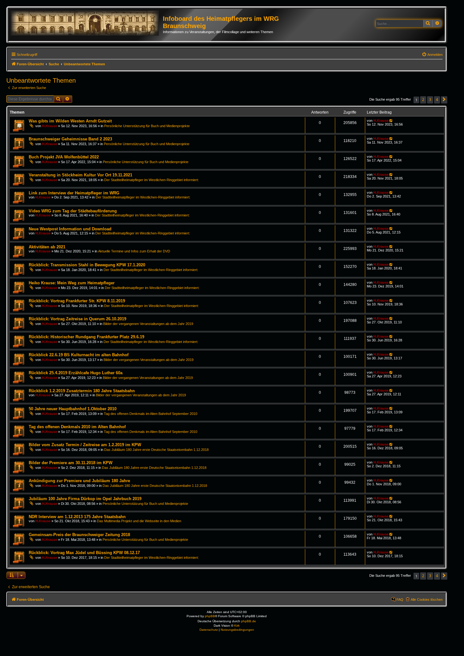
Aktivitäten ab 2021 (47, 247)
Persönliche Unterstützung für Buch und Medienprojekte (147, 126)
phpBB (210, 616)
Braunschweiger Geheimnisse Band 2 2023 (70, 139)
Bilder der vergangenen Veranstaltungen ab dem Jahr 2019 (148, 324)
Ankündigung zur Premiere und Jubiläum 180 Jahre (79, 480)
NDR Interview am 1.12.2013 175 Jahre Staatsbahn (77, 516)
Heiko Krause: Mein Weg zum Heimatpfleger (72, 283)
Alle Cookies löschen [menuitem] (427, 599)
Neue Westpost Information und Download (70, 229)
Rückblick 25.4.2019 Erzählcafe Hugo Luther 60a (75, 372)
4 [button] (437, 99)
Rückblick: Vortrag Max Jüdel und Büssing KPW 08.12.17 (84, 552)
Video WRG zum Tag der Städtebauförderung (73, 211)
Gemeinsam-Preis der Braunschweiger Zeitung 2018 (79, 534)
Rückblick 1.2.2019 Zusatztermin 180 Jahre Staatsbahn (82, 390)
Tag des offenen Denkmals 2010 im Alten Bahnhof (77, 426)
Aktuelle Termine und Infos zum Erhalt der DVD (134, 251)
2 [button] (423, 99)
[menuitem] (432, 54)
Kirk (237, 625)
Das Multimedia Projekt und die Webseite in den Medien (139, 521)
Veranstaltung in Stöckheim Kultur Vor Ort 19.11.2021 (80, 175)
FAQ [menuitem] (399, 599)
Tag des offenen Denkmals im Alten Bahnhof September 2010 (150, 414)
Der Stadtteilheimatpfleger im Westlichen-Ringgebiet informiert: (151, 180)
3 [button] (430, 99)
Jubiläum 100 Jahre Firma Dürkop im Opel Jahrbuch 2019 (85, 498)
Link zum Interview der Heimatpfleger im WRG (74, 193)
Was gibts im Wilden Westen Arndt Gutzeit (70, 121)
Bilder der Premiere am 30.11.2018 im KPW (70, 462)
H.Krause (49, 126)
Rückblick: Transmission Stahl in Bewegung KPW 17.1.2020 (87, 265)
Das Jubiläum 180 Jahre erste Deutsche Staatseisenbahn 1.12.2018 (156, 450)
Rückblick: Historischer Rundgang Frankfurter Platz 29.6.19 (86, 336)
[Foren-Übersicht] (86, 23)
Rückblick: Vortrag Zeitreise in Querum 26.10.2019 (77, 318)
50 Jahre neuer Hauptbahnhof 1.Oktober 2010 (72, 408)
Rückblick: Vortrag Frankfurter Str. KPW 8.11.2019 (77, 300)
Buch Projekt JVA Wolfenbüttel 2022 (64, 157)
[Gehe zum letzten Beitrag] (392, 120)
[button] (444, 99)
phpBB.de (248, 621)
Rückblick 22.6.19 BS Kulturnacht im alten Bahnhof (78, 354)
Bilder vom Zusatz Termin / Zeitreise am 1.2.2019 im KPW (85, 444)
